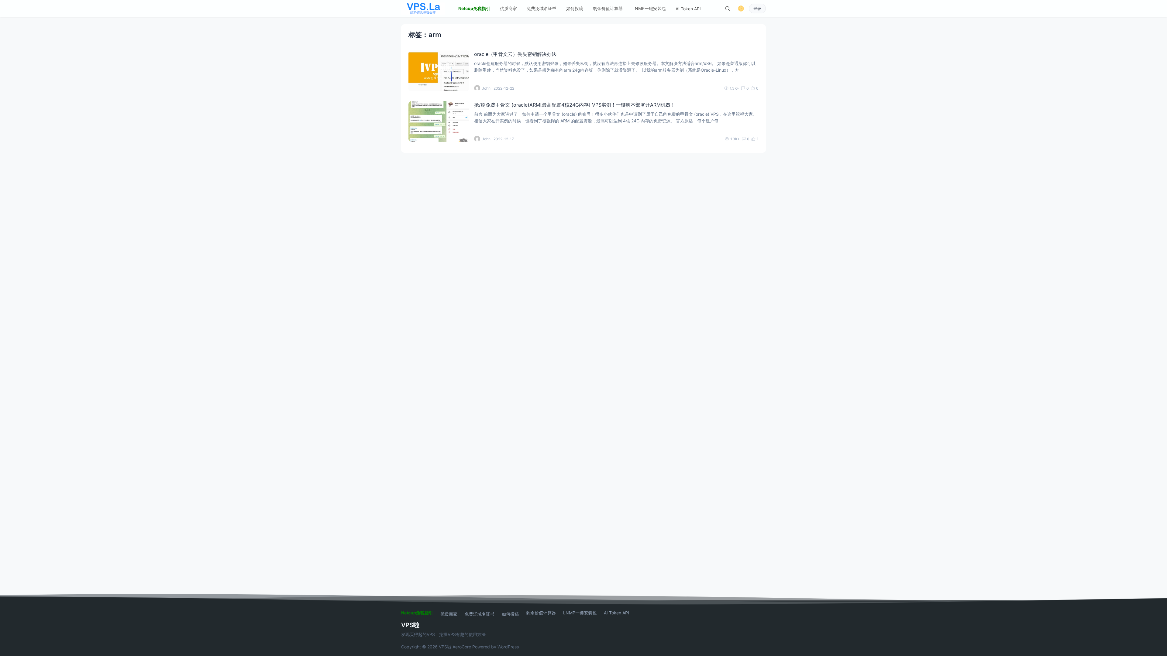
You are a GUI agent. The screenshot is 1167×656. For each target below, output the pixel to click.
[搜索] (727, 8)
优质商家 (508, 8)
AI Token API (688, 8)
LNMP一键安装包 (649, 8)
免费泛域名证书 (541, 8)
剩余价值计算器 (608, 8)
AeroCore (462, 646)
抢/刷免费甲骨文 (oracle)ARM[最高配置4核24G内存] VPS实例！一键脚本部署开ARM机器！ (574, 105)
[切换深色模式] (740, 8)
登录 (757, 8)
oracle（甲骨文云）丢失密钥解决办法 (515, 54)
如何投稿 (574, 8)
